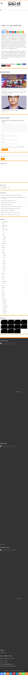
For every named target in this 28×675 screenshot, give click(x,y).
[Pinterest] (13, 32)
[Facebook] (3, 32)
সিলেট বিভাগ (4, 313)
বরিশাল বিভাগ (5, 305)
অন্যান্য (3, 227)
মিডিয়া (4, 235)
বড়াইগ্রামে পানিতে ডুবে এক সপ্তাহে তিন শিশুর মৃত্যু (8, 202)
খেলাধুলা (3, 249)
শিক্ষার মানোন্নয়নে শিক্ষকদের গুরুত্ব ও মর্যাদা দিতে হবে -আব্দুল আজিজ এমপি (13, 88)
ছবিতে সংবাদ (3, 273)
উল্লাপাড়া (4, 253)
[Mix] (18, 32)
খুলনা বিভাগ (4, 299)
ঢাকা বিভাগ (4, 303)
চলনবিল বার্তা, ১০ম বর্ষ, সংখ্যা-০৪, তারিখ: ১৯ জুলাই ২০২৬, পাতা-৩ (10, 214)
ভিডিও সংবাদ (3, 287)
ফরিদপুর (4, 261)
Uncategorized (4, 225)
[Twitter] (5, 32)
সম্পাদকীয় (3, 295)
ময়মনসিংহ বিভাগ (5, 307)
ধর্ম (3, 231)
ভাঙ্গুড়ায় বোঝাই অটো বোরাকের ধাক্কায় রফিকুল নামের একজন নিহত (10, 208)
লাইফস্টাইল (4, 237)
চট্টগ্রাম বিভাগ (5, 301)
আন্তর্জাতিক (3, 247)
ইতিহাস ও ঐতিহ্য (5, 229)
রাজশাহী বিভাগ (5, 311)
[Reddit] (8, 32)
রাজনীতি (3, 291)
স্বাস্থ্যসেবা (4, 241)
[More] (23, 32)
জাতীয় (3, 275)
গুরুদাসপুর (4, 255)
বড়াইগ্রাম (4, 263)
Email (2, 138)
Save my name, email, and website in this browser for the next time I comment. (13, 147)
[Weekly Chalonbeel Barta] (14, 3)
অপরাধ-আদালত (4, 243)
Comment (3, 123)
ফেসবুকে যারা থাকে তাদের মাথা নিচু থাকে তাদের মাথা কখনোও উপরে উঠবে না (11, 206)
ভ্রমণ (2, 289)
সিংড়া (3, 271)
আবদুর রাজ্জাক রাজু (18, 391)
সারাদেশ (3, 297)
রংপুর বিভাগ (4, 309)
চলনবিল (3, 251)
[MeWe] (15, 32)
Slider (3, 223)
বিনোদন (3, 283)
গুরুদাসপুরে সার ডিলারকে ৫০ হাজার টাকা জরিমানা (7, 210)
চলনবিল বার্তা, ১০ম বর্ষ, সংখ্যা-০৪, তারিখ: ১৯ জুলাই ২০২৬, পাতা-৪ (10, 212)
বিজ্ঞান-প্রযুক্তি (4, 281)
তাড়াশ (4, 259)
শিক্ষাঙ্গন (4, 239)
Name (2, 134)
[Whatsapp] (20, 32)
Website (2, 142)
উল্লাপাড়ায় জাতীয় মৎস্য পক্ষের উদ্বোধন (6, 204)
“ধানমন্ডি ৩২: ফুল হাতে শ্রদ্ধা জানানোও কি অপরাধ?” (9, 110)
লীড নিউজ (3, 293)
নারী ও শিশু (3, 277)
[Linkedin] (10, 32)
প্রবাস (3, 279)
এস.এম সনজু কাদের (18, 598)
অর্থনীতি (3, 245)
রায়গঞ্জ (4, 267)
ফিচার (3, 233)
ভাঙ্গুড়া (4, 265)
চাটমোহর (4, 257)
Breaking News (5, 221)
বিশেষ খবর (3, 285)
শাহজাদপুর (4, 269)
